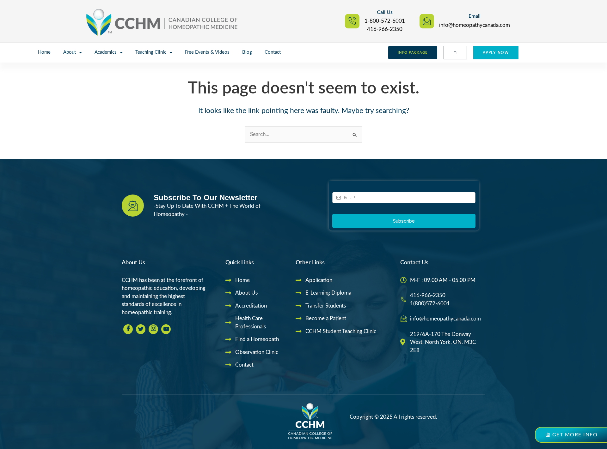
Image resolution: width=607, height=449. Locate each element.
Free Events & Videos (207, 52)
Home (44, 52)
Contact (273, 52)
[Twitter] (140, 329)
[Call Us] (352, 21)
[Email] (427, 21)
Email (475, 16)
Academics (106, 52)
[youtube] (166, 329)
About (69, 52)
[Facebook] (128, 329)
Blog (247, 52)
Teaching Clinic (150, 52)
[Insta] (153, 329)
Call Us (385, 12)
